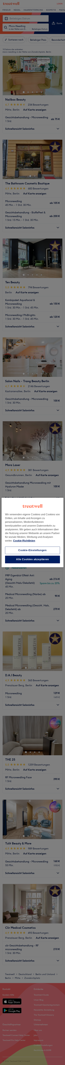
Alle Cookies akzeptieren (32, 559)
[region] (32, 532)
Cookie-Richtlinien (24, 540)
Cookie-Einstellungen (32, 550)
